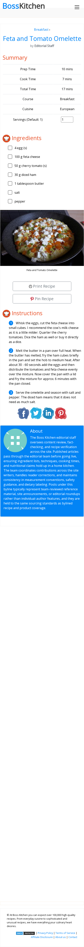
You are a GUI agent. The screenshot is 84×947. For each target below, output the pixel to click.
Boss (23, 6)
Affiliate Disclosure (42, 937)
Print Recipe (43, 286)
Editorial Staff (58, 431)
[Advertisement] (42, 710)
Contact (72, 937)
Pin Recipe (44, 298)
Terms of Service (65, 933)
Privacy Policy (45, 933)
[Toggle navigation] (77, 7)
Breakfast (41, 29)
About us (60, 937)
